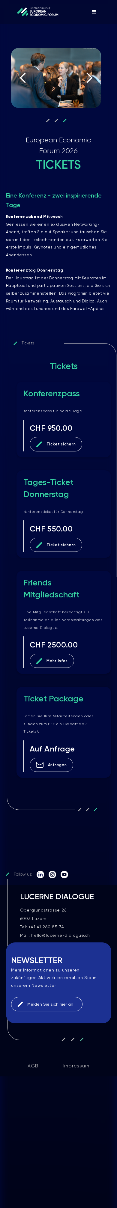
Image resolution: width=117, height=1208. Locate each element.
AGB (33, 1066)
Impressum (76, 1066)
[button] (94, 12)
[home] (36, 12)
